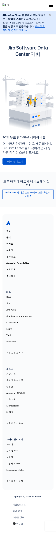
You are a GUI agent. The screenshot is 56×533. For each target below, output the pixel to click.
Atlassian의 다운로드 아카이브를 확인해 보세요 (28, 194)
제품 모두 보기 (13, 352)
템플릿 (9, 386)
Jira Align (11, 309)
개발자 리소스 (13, 463)
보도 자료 (11, 269)
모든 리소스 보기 (14, 481)
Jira (8, 303)
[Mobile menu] (51, 5)
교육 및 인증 (12, 451)
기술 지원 (11, 374)
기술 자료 (11, 399)
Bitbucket (11, 341)
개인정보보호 (19, 504)
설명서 (9, 457)
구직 (8, 237)
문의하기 (10, 275)
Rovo (8, 297)
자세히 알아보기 (14, 161)
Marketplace (12, 405)
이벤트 (9, 244)
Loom (9, 329)
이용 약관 (17, 511)
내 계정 (10, 412)
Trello (9, 335)
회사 (8, 231)
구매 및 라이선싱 (14, 380)
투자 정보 (11, 256)
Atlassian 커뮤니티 (16, 393)
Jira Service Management (19, 316)
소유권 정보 (18, 517)
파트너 (9, 444)
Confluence (12, 322)
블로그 (9, 250)
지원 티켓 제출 (13, 423)
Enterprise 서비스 (15, 470)
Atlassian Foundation (18, 263)
